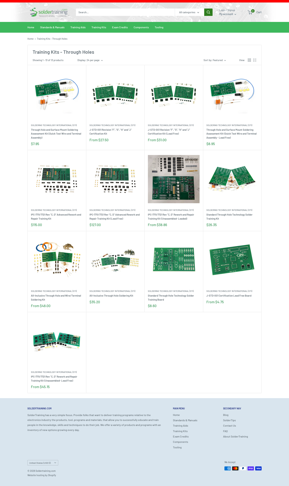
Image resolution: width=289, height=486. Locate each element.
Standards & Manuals (52, 27)
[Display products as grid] (249, 60)
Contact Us (229, 425)
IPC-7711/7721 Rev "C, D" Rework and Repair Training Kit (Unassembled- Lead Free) (54, 378)
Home (30, 27)
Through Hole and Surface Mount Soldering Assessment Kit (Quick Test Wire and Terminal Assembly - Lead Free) (231, 133)
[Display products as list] (254, 60)
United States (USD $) (40, 462)
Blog (225, 414)
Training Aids (78, 27)
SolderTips (229, 420)
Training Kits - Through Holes (52, 38)
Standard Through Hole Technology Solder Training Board (171, 297)
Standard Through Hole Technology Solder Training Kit (229, 216)
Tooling (159, 27)
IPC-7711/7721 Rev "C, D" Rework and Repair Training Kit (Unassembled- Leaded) (171, 216)
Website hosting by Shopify (41, 475)
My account (226, 14)
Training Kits (98, 27)
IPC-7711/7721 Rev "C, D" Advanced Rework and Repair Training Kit (56, 216)
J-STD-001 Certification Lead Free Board (228, 295)
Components (141, 27)
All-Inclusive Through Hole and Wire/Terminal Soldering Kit (56, 297)
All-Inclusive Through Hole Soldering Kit (111, 295)
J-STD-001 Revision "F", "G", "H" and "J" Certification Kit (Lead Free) (169, 131)
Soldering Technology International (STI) (54, 125)
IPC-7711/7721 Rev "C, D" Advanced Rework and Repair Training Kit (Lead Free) (114, 216)
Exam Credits (120, 27)
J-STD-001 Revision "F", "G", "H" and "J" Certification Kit (110, 131)
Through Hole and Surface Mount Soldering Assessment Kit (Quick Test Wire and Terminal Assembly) (56, 133)
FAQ (225, 431)
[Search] (208, 12)
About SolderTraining (235, 436)
